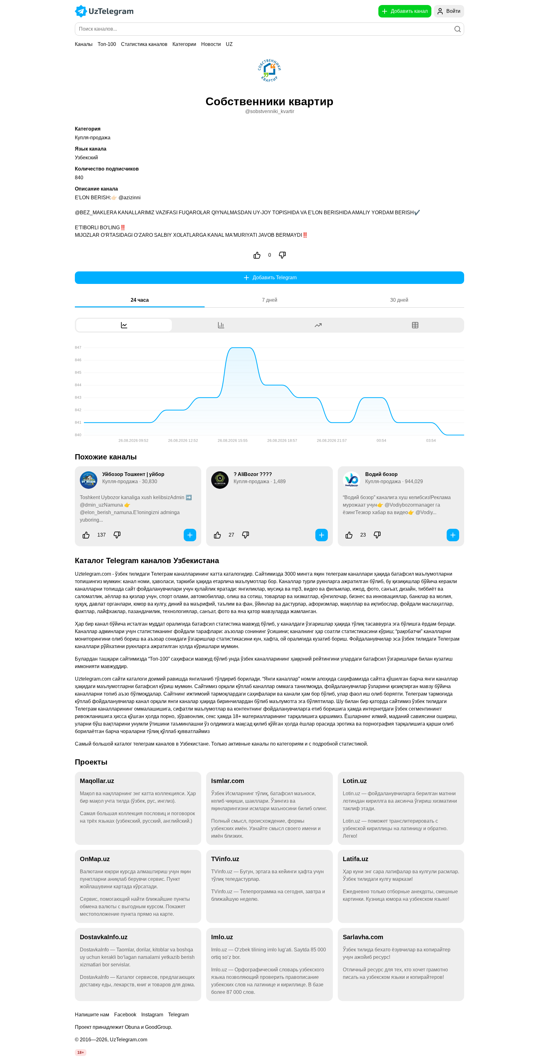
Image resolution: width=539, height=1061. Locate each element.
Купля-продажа (92, 137)
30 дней (399, 300)
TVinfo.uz (225, 858)
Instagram (152, 1014)
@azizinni (130, 197)
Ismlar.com (227, 780)
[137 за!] (86, 535)
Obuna (132, 1027)
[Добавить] (190, 535)
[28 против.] (377, 535)
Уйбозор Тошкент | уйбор (133, 474)
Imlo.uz (222, 937)
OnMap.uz (95, 858)
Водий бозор (381, 474)
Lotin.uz (355, 780)
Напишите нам (92, 1014)
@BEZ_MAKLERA (96, 212)
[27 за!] (217, 535)
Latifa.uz (355, 858)
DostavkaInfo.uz (104, 937)
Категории (184, 44)
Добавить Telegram (275, 277)
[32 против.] (245, 535)
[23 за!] (349, 535)
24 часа (140, 300)
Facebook (125, 1014)
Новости (211, 44)
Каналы (84, 44)
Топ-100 (107, 44)
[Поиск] (457, 29)
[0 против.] (282, 255)
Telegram (178, 1014)
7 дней (269, 300)
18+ (80, 1052)
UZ (229, 44)
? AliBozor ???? (253, 474)
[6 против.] (117, 535)
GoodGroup (158, 1027)
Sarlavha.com (363, 937)
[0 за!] (257, 255)
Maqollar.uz (97, 780)
